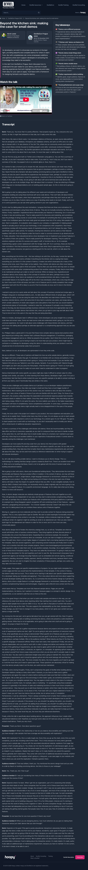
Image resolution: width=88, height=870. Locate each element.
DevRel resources (35, 5)
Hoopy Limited (16, 865)
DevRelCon (50, 5)
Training (50, 856)
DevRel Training (63, 5)
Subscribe (80, 857)
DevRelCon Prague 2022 (15, 18)
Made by (77, 12)
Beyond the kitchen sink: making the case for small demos (41, 18)
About (32, 856)
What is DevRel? (35, 858)
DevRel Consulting (79, 5)
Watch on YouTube (7, 116)
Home (23, 5)
